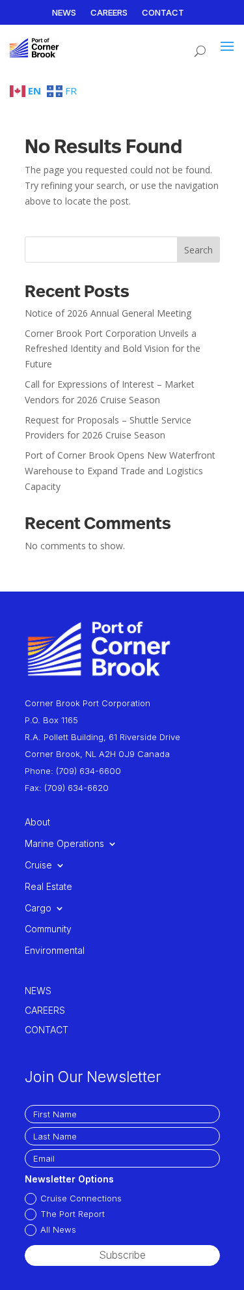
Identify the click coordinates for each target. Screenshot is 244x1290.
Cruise (38, 865)
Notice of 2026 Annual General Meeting (108, 313)
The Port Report (72, 1214)
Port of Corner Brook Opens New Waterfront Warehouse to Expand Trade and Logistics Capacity (120, 471)
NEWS (64, 13)
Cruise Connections (81, 1198)
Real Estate (48, 887)
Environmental (55, 950)
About (37, 822)
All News (58, 1229)
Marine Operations (64, 843)
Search (198, 250)
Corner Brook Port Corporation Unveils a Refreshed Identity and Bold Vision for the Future (112, 349)
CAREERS (109, 13)
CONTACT (163, 13)
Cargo (38, 908)
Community (48, 929)
